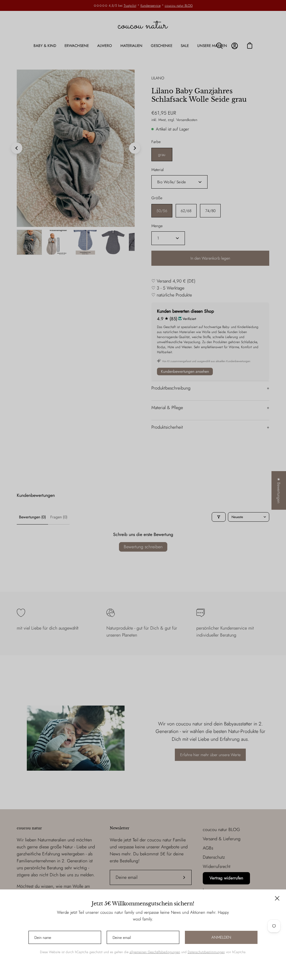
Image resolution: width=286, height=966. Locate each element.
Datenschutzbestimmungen (206, 952)
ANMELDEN (221, 937)
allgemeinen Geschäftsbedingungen (155, 952)
